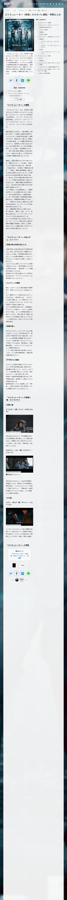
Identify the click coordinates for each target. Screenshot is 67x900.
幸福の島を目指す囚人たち (15, 96)
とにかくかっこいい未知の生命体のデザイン (49, 67)
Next (22, 565)
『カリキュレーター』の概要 (14, 91)
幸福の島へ (12, 100)
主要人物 (41, 39)
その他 (40, 49)
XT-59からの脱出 (43, 34)
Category (31, 4)
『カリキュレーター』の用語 (44, 56)
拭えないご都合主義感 (44, 73)
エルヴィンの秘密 (13, 98)
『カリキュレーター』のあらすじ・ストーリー (18, 93)
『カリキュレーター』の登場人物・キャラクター (48, 36)
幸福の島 (41, 60)
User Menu (42, 4)
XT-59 (40, 58)
